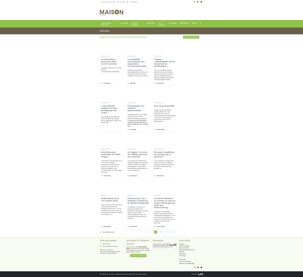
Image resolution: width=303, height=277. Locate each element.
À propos (181, 244)
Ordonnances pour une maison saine (110, 199)
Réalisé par (194, 274)
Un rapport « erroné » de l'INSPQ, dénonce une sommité (138, 154)
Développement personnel (186, 250)
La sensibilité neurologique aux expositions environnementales (137, 62)
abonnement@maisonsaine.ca (110, 246)
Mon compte (121, 2)
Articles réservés (134, 24)
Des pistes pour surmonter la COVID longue (110, 154)
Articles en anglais (184, 246)
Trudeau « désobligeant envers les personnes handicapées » (164, 62)
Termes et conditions (185, 261)
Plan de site (182, 259)
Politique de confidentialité (186, 263)
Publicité (181, 252)
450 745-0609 (106, 244)
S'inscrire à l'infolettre (191, 37)
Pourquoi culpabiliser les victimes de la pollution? (164, 154)
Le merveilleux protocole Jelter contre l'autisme (109, 61)
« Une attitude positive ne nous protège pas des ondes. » (109, 109)
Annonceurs (182, 255)
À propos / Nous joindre (108, 2)
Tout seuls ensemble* (164, 106)
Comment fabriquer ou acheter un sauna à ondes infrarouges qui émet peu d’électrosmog (164, 203)
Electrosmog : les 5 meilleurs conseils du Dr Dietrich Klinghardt (138, 200)
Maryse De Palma (184, 248)
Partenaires (182, 253)
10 (172, 232)
